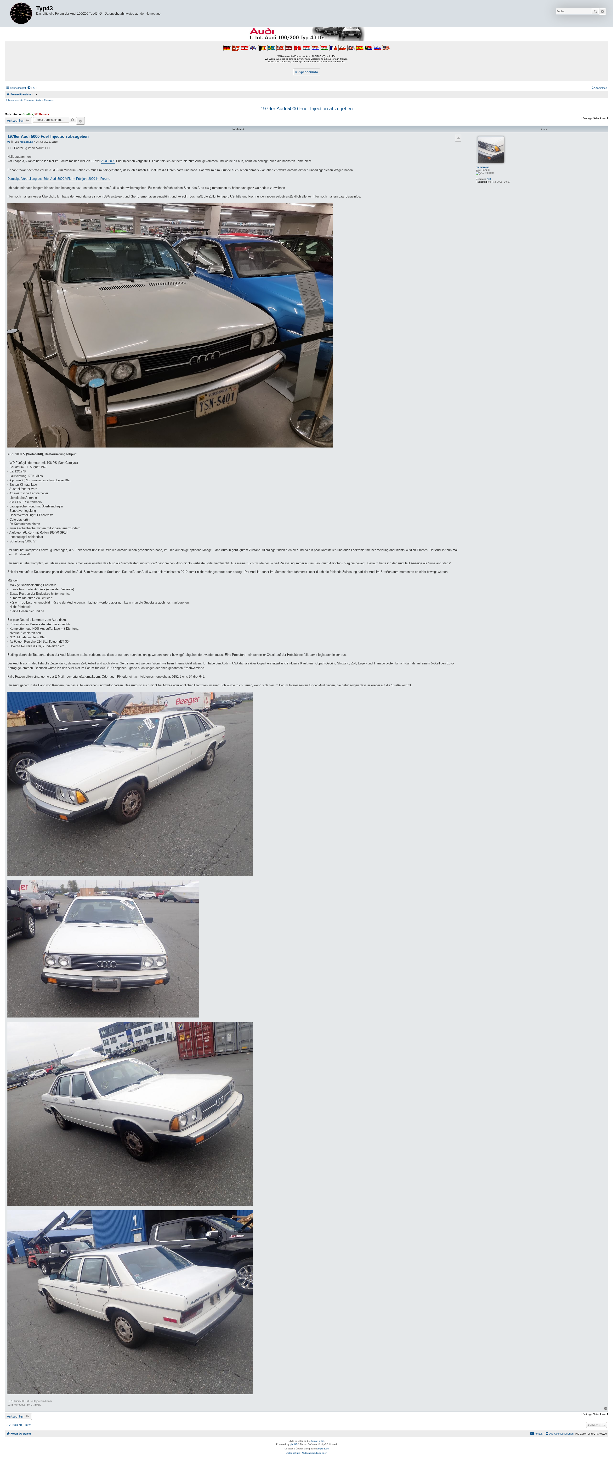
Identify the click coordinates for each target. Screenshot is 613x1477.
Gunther (28, 114)
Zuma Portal (317, 1441)
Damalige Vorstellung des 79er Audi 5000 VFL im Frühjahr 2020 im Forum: (58, 178)
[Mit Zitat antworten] (458, 138)
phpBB (294, 1444)
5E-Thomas (41, 114)
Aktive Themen (44, 100)
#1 (8, 141)
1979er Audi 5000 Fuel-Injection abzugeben (307, 108)
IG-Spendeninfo (306, 72)
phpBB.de (323, 1448)
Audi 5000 (108, 161)
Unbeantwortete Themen (19, 100)
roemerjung (482, 167)
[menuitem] (32, 88)
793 (489, 179)
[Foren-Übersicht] (21, 13)
